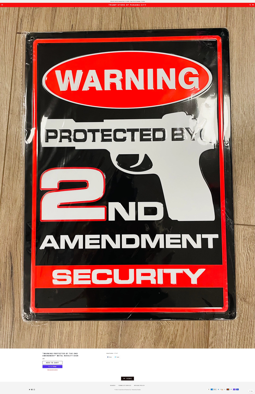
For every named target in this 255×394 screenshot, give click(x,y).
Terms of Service (124, 385)
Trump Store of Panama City (127, 5)
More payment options (52, 370)
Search (112, 385)
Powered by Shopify (136, 389)
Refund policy (139, 385)
